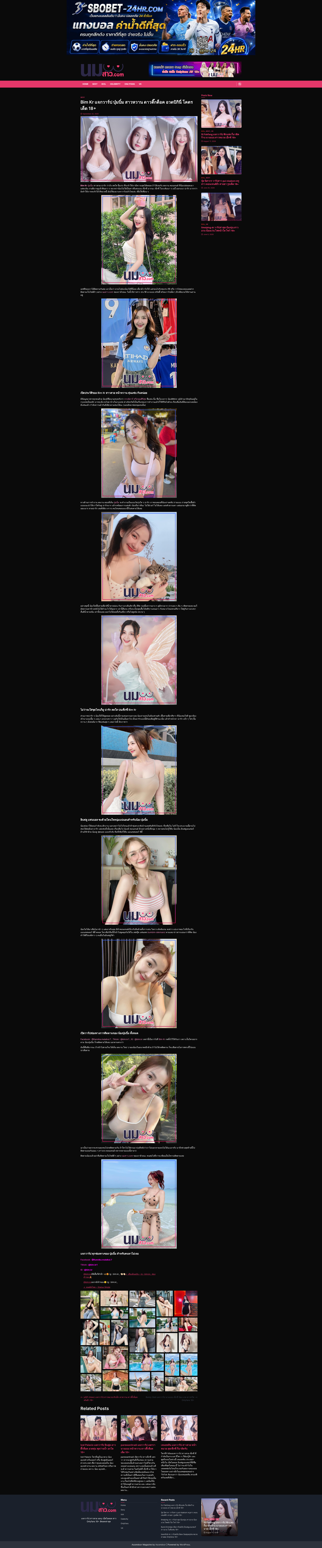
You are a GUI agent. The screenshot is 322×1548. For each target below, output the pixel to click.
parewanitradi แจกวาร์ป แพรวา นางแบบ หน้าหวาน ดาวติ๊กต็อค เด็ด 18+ (138, 1449)
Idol (104, 84)
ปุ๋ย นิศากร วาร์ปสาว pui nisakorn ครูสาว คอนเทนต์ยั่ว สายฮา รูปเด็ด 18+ (220, 182)
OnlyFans (130, 84)
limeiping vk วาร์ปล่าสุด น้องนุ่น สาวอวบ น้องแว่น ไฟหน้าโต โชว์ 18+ (219, 229)
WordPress (185, 1544)
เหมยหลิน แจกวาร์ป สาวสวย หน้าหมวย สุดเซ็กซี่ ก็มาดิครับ (178, 1447)
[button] (89, 1305)
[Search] (240, 84)
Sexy (94, 84)
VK (140, 84)
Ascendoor (160, 1544)
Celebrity (115, 84)
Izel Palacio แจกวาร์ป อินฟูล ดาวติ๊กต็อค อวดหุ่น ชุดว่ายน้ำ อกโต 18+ (98, 1449)
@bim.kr (87, 1274)
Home (85, 84)
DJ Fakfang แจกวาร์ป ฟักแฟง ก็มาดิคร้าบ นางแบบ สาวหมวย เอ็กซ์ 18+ (220, 135)
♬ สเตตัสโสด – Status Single (97, 1287)
